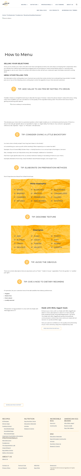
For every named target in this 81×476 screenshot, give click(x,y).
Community (53, 425)
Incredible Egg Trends (69, 10)
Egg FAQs (37, 468)
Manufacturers (6, 440)
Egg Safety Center (7, 450)
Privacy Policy (6, 468)
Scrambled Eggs (8, 431)
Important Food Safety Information (12, 436)
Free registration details (51, 328)
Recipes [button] (23, 4)
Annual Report (22, 468)
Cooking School (7, 426)
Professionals (11, 15)
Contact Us (5, 465)
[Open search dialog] (77, 4)
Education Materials (30, 423)
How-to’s (52, 423)
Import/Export (6, 448)
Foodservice (19, 15)
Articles (26, 426)
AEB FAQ (36, 465)
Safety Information (7, 453)
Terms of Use (22, 465)
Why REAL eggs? (69, 423)
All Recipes (5, 421)
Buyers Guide (68, 425)
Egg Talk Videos (69, 428)
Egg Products (54, 10)
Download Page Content (13, 404)
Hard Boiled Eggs (9, 428)
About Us (70, 4)
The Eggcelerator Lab (8, 445)
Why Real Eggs (42, 10)
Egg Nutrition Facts (30, 421)
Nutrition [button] (33, 4)
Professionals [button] (46, 4)
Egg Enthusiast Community (58, 439)
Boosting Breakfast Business (32, 15)
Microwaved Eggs (9, 433)
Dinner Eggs (6, 423)
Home (4, 15)
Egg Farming (60, 4)
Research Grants (29, 428)
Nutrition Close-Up (55, 444)
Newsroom (53, 465)
